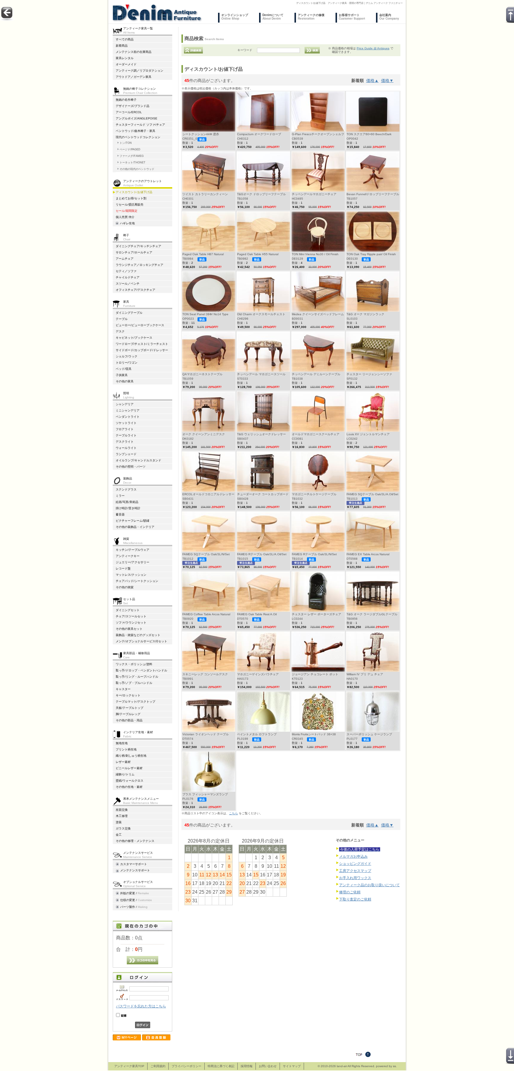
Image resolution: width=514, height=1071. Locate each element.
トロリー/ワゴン (126, 362)
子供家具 (122, 375)
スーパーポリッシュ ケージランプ (369, 734)
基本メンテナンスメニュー (141, 800)
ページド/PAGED (130, 149)
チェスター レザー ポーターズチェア (316, 614)
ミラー (120, 495)
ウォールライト (126, 447)
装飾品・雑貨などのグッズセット (138, 635)
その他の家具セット (129, 628)
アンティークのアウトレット (142, 182)
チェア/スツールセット (131, 616)
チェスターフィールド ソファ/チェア (140, 124)
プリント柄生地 (126, 749)
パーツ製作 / (134, 906)
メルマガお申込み (353, 856)
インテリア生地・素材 (138, 734)
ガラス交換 (123, 828)
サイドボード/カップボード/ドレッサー (142, 350)
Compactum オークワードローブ (259, 134)
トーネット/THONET (132, 162)
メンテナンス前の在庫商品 (133, 51)
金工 (119, 834)
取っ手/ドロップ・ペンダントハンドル (141, 670)
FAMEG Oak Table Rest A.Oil (257, 614)
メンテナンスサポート (135, 870)
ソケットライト (126, 423)
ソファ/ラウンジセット (131, 622)
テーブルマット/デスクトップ (135, 701)
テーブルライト (126, 435)
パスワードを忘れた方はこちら (141, 1006)
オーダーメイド (126, 64)
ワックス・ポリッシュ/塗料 (134, 664)
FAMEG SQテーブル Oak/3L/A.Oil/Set (372, 494)
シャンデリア (125, 404)
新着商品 (122, 45)
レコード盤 (123, 568)
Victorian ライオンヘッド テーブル (205, 734)
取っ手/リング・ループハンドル (137, 676)
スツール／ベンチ (128, 283)
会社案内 (389, 16)
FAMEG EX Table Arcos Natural (368, 554)
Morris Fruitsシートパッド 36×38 (314, 734)
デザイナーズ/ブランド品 (132, 106)
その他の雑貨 (125, 587)
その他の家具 (125, 381)
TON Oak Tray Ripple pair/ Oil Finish (371, 254)
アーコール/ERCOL (129, 112)
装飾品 (127, 480)
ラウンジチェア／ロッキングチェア (139, 264)
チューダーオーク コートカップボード (263, 494)
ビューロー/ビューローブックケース (140, 325)
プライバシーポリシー (186, 1066)
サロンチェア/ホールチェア (134, 252)
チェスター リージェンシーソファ (369, 374)
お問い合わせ (268, 1066)
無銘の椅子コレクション (140, 90)
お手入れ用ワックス (355, 878)
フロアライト (125, 429)
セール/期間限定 (126, 210)
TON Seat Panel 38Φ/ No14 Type (205, 314)
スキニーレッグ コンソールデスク (205, 674)
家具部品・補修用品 (136, 655)
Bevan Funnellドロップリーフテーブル (373, 194)
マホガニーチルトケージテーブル (314, 494)
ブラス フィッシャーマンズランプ (205, 794)
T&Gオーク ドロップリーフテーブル (261, 194)
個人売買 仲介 (125, 217)
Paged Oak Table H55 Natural (257, 254)
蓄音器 (120, 514)
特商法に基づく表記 (221, 1066)
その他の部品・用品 (129, 720)
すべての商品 (125, 39)
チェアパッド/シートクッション (137, 581)
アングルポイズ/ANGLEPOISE (136, 118)
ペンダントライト (128, 416)
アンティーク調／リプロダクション (139, 70)
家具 (129, 303)
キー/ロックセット (128, 695)
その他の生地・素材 (129, 786)
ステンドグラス (126, 489)
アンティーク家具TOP (129, 1066)
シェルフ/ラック (126, 356)
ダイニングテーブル (129, 312)
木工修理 (122, 816)
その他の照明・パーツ (130, 466)
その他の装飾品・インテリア (135, 527)
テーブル (122, 319)
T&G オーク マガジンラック (365, 314)
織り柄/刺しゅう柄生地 (131, 755)
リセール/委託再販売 (129, 204)
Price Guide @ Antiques (373, 48)
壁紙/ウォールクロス (129, 780)
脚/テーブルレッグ (128, 714)
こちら (233, 813)
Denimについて (272, 16)
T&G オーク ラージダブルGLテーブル (372, 614)
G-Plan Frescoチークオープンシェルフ (318, 134)
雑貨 (132, 540)
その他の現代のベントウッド (137, 169)
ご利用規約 (158, 1066)
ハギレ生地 (127, 223)
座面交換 (122, 809)
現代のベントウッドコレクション (138, 137)
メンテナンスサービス (138, 854)
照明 (128, 395)
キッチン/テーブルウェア (132, 549)
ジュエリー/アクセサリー (132, 562)
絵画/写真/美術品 (127, 502)
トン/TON (126, 142)
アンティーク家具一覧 (138, 30)
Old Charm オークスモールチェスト (261, 314)
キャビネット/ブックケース (134, 337)
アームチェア (125, 258)
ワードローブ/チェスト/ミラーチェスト (142, 344)
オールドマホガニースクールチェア (315, 434)
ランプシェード (126, 454)
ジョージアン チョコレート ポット (315, 674)
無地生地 (122, 743)
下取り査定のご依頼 (355, 899)
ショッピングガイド (355, 864)
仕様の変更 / (136, 900)
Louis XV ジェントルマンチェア (368, 434)
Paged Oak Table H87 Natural (203, 254)
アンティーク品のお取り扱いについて (369, 885)
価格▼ (387, 80)
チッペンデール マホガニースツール (261, 374)
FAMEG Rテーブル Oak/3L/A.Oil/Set (261, 554)
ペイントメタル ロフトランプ (257, 734)
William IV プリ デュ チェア (365, 674)
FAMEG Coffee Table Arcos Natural (206, 614)
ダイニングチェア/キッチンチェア (138, 246)
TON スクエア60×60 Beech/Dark (369, 134)
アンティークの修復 (311, 16)
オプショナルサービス (138, 883)
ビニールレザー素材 (129, 768)
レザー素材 (123, 762)
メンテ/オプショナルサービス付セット (141, 641)
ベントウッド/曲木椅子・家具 (135, 131)
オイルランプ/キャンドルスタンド (138, 460)
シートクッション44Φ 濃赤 (200, 134)
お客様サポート (352, 16)
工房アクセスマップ (355, 871)
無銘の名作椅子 (126, 99)
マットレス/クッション (131, 574)
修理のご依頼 (350, 892)
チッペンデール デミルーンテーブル (316, 374)
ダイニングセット (128, 610)
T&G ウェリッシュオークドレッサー (261, 434)
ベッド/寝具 (123, 368)
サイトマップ (292, 1066)
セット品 (129, 600)
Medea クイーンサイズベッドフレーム (318, 314)
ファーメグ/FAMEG (132, 155)
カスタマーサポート (133, 864)
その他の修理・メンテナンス (135, 841)
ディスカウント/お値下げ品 (134, 192)
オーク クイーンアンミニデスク (203, 434)
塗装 (119, 822)
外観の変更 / (134, 893)
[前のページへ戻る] (7, 19)
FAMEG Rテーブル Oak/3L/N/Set (314, 554)
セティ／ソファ (126, 271)
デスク (120, 331)
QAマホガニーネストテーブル (202, 374)
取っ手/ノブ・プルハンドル (134, 682)
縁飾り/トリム (125, 774)
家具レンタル (125, 58)
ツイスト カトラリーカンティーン (205, 194)
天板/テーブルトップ (129, 707)
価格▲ (372, 80)
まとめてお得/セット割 (131, 198)
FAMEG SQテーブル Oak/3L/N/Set (206, 554)
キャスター (123, 689)
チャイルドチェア (128, 277)
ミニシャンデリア (128, 410)
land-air (342, 1066)
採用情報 (247, 1066)
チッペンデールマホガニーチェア (314, 194)
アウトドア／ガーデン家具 (133, 76)
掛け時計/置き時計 (128, 508)
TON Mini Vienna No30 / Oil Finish (315, 254)
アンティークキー (128, 556)
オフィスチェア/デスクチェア (135, 289)
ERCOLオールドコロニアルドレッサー (208, 494)
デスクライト (125, 441)
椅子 (126, 237)
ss (394, 1066)
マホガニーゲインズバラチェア (258, 674)
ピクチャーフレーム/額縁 (132, 520)
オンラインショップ (234, 16)
